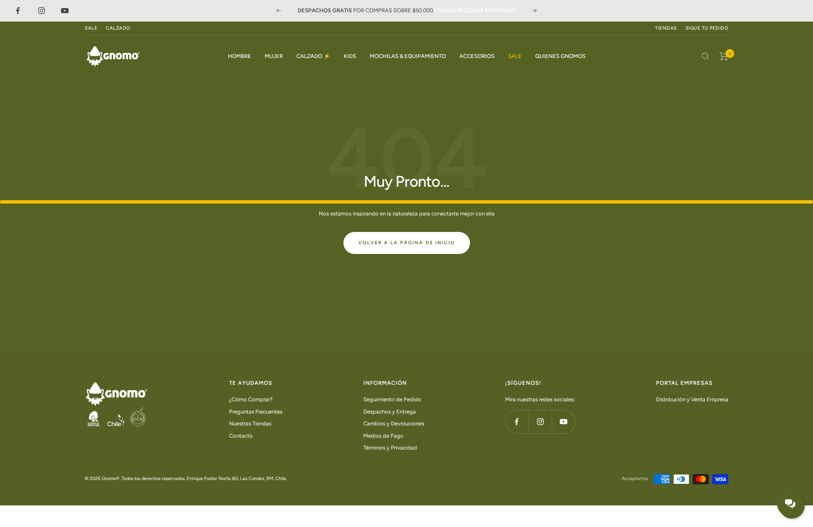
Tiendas (666, 28)
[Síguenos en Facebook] (516, 421)
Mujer (274, 56)
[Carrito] (723, 56)
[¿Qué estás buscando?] (705, 56)
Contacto (241, 436)
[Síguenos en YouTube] (563, 421)
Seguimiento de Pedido (392, 399)
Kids (350, 56)
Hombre (239, 56)
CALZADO (118, 28)
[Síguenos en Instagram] (540, 421)
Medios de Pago (383, 436)
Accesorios (477, 56)
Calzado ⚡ (313, 56)
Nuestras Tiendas (250, 423)
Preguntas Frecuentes (255, 411)
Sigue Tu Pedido (707, 28)
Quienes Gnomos (560, 56)
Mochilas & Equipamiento (408, 56)
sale (91, 28)
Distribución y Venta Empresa (692, 399)
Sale (515, 56)
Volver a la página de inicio (406, 243)
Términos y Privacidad (390, 447)
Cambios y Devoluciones (393, 423)
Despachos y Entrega (389, 411)
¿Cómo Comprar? (251, 399)
